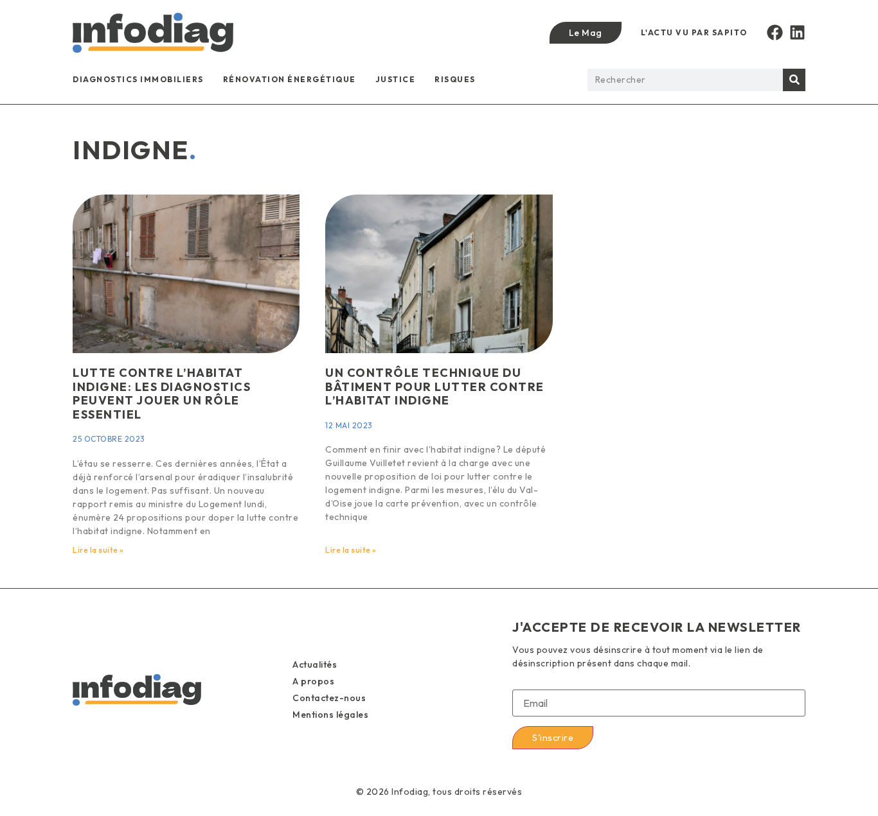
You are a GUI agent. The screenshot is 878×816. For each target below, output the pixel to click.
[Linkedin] (797, 32)
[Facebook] (775, 32)
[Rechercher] (794, 80)
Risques (455, 79)
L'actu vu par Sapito (694, 32)
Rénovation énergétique (289, 79)
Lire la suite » (98, 550)
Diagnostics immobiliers (138, 79)
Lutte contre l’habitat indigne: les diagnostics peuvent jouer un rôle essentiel (162, 393)
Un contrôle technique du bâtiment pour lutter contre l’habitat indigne (434, 386)
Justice (395, 79)
